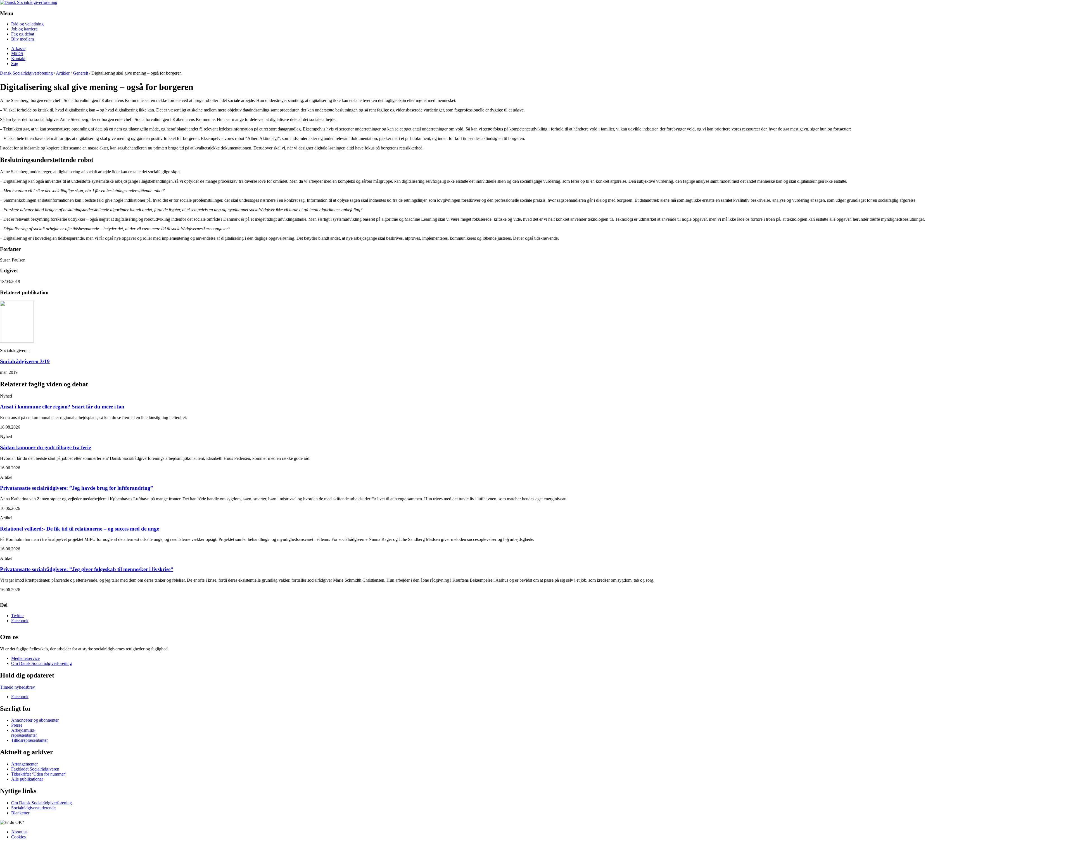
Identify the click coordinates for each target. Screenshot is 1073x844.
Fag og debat (22, 34)
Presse (16, 725)
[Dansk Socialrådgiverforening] (28, 2)
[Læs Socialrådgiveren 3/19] (17, 341)
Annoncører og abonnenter (35, 720)
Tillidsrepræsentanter (29, 740)
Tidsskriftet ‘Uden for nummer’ (39, 774)
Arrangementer (24, 764)
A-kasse (18, 48)
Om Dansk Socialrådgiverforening (41, 663)
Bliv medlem (22, 39)
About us (19, 831)
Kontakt (18, 58)
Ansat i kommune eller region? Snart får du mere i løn (62, 407)
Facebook (20, 620)
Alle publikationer (27, 779)
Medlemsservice (25, 658)
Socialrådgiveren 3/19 (25, 361)
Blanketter (20, 812)
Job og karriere (24, 29)
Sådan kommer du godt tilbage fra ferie (45, 447)
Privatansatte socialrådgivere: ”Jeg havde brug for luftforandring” (76, 488)
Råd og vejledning (27, 24)
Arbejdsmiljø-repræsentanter (24, 733)
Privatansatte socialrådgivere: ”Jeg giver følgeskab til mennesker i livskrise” (86, 569)
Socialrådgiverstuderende (33, 807)
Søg (14, 63)
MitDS (17, 53)
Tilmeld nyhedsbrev (17, 687)
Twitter (17, 615)
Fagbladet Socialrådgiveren (35, 769)
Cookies (18, 837)
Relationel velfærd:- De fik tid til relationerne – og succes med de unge (79, 529)
